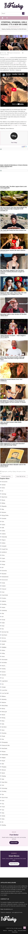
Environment (5, 579)
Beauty (3, 500)
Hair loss (4, 638)
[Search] (23, 13)
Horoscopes (4, 659)
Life (3, 684)
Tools (3, 800)
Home (3, 656)
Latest (15, 930)
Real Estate (4, 748)
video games (7, 57)
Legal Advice (5, 681)
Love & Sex (4, 690)
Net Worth (4, 727)
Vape (3, 812)
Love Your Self (5, 693)
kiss (22, 62)
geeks (6, 471)
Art (2, 490)
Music (3, 720)
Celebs (3, 530)
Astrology (4, 493)
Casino (3, 524)
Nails (3, 723)
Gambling (4, 604)
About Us (5, 930)
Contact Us (10, 930)
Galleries (4, 601)
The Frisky (4, 52)
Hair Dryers (4, 635)
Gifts (3, 613)
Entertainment (17, 52)
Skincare (4, 769)
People (3, 736)
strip (14, 62)
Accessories (4, 481)
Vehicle (3, 815)
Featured (4, 589)
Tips (3, 794)
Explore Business (14, 863)
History (3, 650)
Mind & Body (5, 705)
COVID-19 (4, 552)
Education (4, 573)
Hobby (3, 653)
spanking (10, 471)
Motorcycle (4, 711)
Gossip (3, 619)
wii (0, 473)
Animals (3, 484)
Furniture (4, 598)
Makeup (4, 696)
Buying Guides (5, 515)
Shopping (4, 766)
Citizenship (4, 536)
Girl (2, 616)
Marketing (4, 699)
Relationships (5, 754)
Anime (3, 487)
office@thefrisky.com (8, 909)
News (3, 730)
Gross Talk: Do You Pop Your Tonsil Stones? (22, 476)
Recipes (4, 751)
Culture (3, 561)
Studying (4, 776)
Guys (3, 625)
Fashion (4, 585)
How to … (4, 665)
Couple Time (5, 549)
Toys (3, 803)
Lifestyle (4, 687)
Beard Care (4, 497)
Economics (4, 570)
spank (17, 62)
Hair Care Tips (5, 631)
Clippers (4, 539)
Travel (3, 806)
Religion (4, 757)
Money (3, 708)
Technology (4, 788)
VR (2, 822)
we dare (23, 471)
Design (3, 564)
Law (3, 677)
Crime (3, 555)
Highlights (4, 647)
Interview (4, 674)
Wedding (4, 825)
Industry (4, 668)
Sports (3, 773)
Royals (3, 760)
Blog (3, 509)
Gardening (4, 610)
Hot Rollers (4, 662)
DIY (3, 567)
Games (3, 607)
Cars (3, 521)
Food (3, 592)
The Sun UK (20, 125)
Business (4, 512)
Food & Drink (5, 595)
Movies (3, 714)
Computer (4, 546)
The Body (4, 791)
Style (3, 779)
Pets (3, 739)
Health (3, 644)
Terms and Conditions (22, 930)
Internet (3, 671)
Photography (5, 742)
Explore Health (14, 842)
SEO (3, 763)
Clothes (3, 543)
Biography (4, 506)
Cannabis (4, 518)
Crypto (3, 558)
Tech (3, 785)
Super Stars (4, 782)
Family (3, 582)
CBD (3, 527)
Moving (3, 717)
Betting (3, 503)
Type (3, 809)
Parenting (4, 733)
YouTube (13, 125)
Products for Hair (6, 745)
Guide (3, 622)
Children (4, 533)
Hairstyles (4, 641)
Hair (3, 628)
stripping (14, 471)
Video (3, 819)
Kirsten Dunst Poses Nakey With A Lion (7, 476)
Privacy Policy (14, 932)
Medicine (4, 702)
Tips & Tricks (5, 797)
